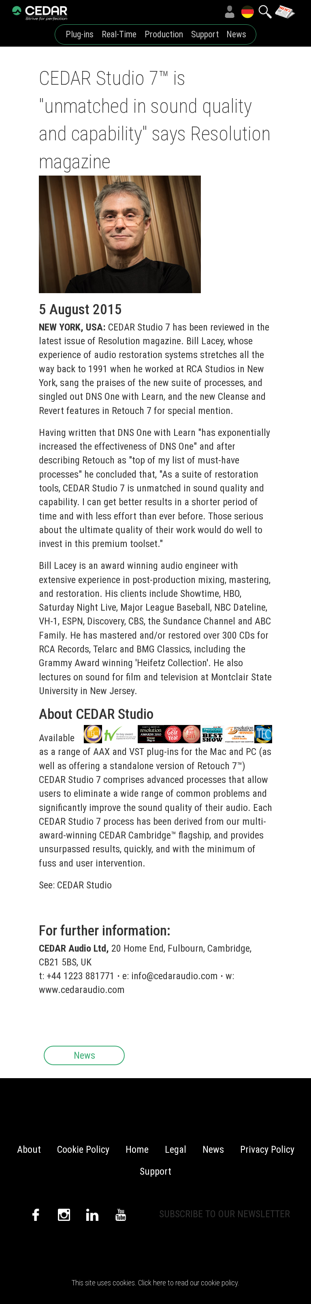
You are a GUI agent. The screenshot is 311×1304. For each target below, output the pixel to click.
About (29, 1149)
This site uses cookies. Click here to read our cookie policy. (155, 1282)
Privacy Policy (267, 1149)
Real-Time (119, 34)
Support (205, 34)
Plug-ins (80, 34)
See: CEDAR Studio (75, 885)
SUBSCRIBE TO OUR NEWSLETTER (224, 1214)
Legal (175, 1149)
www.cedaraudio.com (82, 989)
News (236, 34)
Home (137, 1149)
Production (164, 34)
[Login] (230, 12)
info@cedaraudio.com (174, 976)
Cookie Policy (83, 1149)
